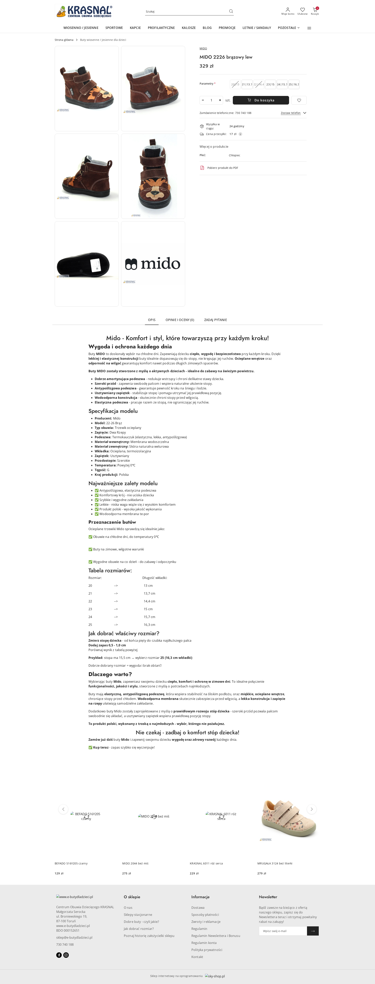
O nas (128, 907)
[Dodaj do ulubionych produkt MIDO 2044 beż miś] (181, 779)
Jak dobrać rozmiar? (139, 929)
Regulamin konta (204, 943)
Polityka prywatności (206, 950)
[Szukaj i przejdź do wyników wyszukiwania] (231, 11)
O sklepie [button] (132, 897)
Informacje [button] (200, 897)
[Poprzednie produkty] (63, 809)
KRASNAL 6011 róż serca (206, 863)
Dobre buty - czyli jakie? (141, 922)
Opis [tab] (151, 320)
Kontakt (197, 957)
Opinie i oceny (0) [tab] (180, 320)
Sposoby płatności (205, 914)
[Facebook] (59, 955)
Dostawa (197, 907)
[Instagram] (66, 955)
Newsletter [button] (268, 897)
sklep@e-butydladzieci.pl (74, 937)
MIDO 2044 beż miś (135, 863)
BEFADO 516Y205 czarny (71, 863)
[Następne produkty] (311, 809)
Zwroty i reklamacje (206, 922)
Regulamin (199, 929)
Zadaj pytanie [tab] (215, 320)
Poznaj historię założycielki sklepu (149, 936)
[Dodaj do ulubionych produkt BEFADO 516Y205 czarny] (113, 779)
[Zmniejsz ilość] (203, 100)
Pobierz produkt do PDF (222, 168)
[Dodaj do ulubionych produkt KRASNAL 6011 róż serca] (248, 779)
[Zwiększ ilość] (220, 100)
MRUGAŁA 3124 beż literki (275, 863)
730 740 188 (65, 944)
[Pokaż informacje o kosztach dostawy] (240, 134)
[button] (309, 28)
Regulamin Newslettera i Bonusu (215, 936)
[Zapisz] (313, 931)
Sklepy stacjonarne (138, 914)
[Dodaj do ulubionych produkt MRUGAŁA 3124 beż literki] (316, 779)
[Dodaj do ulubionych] (299, 100)
